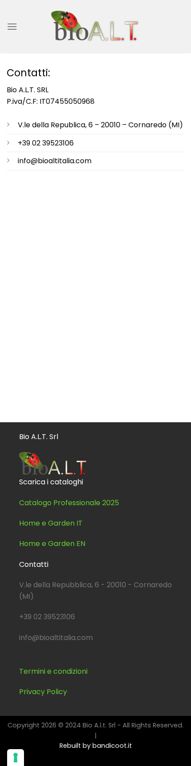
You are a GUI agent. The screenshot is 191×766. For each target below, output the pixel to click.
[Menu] (12, 26)
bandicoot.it (112, 745)
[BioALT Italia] (95, 26)
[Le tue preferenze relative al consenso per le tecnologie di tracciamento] (15, 757)
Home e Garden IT (51, 523)
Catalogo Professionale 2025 (69, 503)
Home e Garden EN (52, 543)
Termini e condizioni (53, 671)
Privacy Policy (43, 692)
